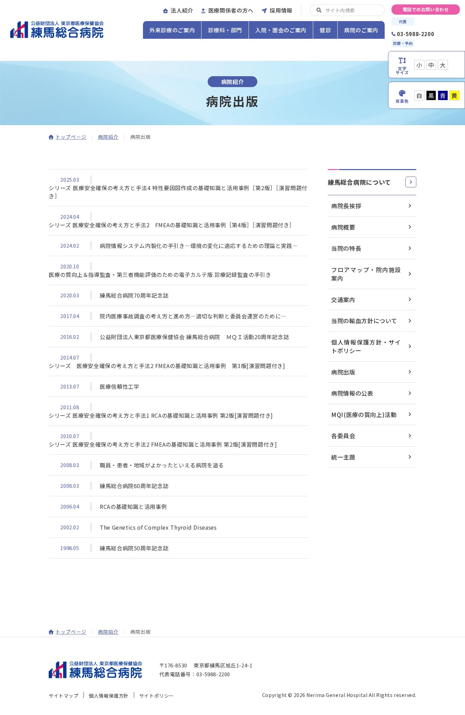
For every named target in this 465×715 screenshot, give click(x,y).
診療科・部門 (225, 30)
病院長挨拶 (346, 205)
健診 (325, 30)
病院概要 (343, 227)
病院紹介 (108, 136)
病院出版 (343, 372)
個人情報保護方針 (108, 695)
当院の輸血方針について (364, 320)
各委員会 (343, 435)
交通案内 (343, 299)
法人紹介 (182, 10)
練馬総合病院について (359, 182)
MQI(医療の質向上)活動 (364, 414)
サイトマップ (63, 695)
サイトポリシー (156, 695)
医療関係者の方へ (231, 10)
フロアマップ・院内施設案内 (366, 274)
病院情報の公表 (352, 393)
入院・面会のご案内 (280, 30)
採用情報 (281, 10)
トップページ (70, 136)
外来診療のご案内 (172, 30)
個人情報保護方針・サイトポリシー (366, 346)
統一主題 (343, 457)
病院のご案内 (361, 30)
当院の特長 (346, 248)
